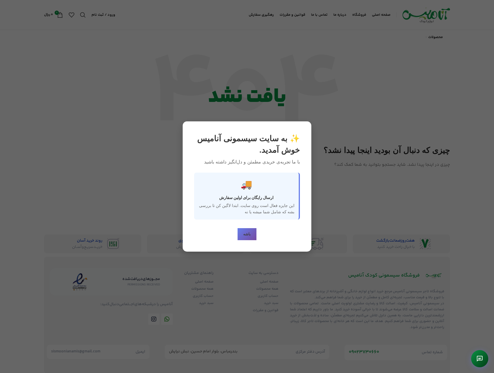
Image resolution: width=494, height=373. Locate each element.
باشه (247, 234)
